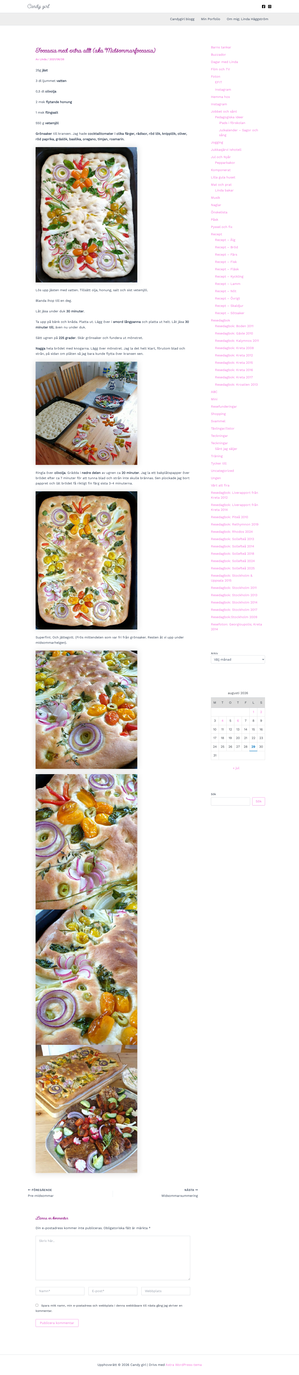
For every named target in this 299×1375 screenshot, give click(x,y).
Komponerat (221, 170)
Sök (213, 794)
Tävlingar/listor (223, 428)
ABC (214, 392)
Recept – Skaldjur (229, 306)
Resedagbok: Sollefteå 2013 (232, 539)
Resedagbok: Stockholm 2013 (234, 595)
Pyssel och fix (221, 227)
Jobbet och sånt (224, 111)
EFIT (218, 82)
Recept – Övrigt (227, 298)
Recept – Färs (226, 254)
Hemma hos (220, 97)
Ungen (216, 478)
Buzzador (218, 54)
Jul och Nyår (221, 157)
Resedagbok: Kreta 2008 (234, 348)
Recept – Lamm (227, 284)
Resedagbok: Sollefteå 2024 (233, 561)
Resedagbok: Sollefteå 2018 (232, 554)
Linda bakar (224, 190)
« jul (236, 768)
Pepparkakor (225, 163)
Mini (214, 399)
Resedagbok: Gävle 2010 (234, 333)
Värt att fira (220, 485)
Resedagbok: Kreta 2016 (234, 370)
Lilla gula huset (223, 177)
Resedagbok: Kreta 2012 (234, 355)
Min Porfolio (210, 19)
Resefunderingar (224, 406)
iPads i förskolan (232, 123)
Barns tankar (221, 47)
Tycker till (219, 463)
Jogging (217, 142)
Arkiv (214, 653)
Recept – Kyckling (229, 276)
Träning (217, 456)
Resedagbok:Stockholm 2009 (234, 617)
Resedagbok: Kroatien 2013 (236, 384)
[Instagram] (270, 6)
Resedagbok (220, 320)
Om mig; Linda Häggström (247, 19)
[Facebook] (263, 6)
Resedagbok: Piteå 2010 (229, 517)
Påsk (214, 219)
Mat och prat (221, 185)
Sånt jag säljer (226, 449)
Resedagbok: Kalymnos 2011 (237, 341)
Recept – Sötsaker (229, 313)
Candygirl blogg (182, 19)
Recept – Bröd (226, 247)
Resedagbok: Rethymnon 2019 (235, 524)
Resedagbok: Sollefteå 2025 (233, 568)
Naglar (216, 205)
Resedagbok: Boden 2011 (234, 326)
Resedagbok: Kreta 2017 (234, 377)
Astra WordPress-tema (184, 1365)
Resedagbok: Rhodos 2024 (232, 532)
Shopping (218, 414)
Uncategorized (222, 471)
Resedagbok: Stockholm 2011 (234, 588)
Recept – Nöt (225, 291)
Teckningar (219, 436)
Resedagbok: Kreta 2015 (234, 363)
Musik (215, 198)
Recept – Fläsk (227, 269)
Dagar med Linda (224, 62)
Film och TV (220, 69)
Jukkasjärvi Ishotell (226, 150)
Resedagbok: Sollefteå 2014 (232, 546)
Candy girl (38, 6)
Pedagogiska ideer (229, 117)
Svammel (218, 421)
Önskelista (219, 212)
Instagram (223, 89)
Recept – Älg (225, 240)
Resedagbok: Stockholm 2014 (234, 602)
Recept (216, 234)
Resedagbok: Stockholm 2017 (234, 610)
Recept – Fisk (226, 262)
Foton (215, 76)
